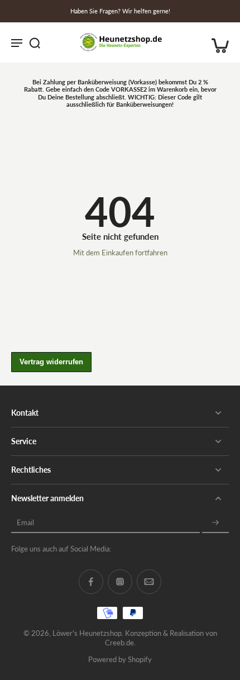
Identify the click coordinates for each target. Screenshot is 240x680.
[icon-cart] (216, 42)
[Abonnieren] (215, 522)
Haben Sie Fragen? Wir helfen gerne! (120, 11)
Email (25, 523)
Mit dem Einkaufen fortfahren (120, 253)
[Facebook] (91, 581)
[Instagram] (120, 581)
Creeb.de (119, 643)
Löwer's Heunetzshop (87, 633)
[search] (34, 42)
